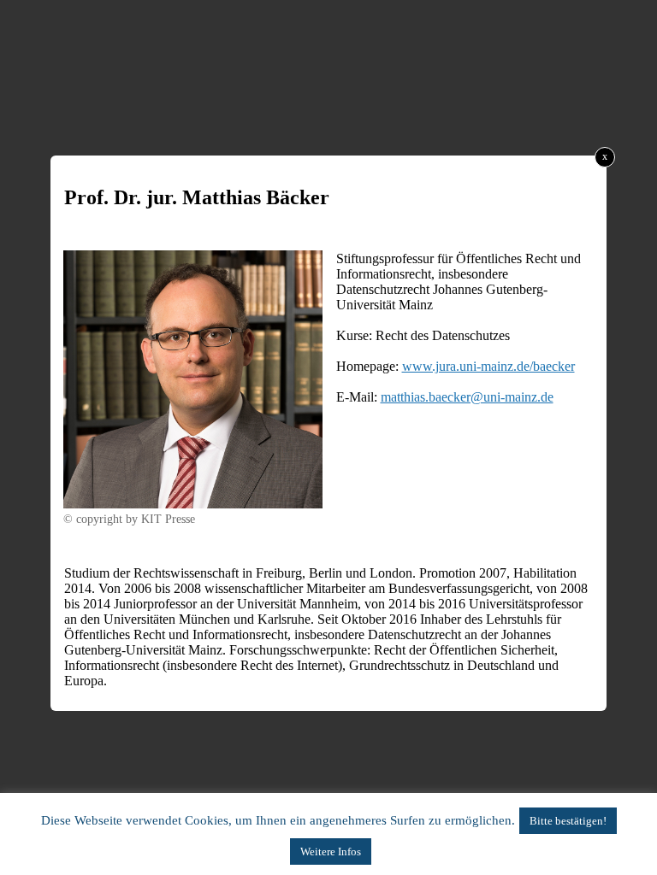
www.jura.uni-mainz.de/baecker (488, 366)
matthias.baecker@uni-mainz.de (467, 397)
